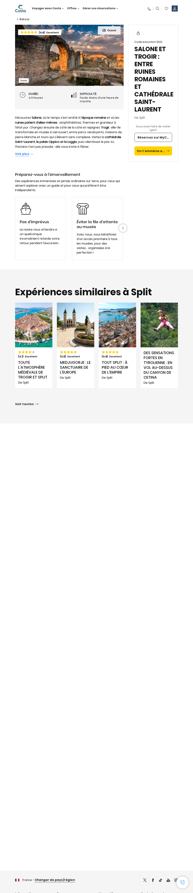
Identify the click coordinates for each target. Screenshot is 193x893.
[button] (166, 8)
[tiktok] (160, 880)
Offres (72, 8)
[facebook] (153, 880)
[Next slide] (123, 228)
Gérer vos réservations (99, 8)
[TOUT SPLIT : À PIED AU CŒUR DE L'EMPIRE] (117, 345)
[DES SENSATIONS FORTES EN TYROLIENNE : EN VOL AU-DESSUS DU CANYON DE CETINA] (159, 345)
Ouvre (111, 30)
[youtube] (168, 880)
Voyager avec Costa (46, 8)
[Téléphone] (149, 8)
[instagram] (176, 880)
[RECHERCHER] (157, 8)
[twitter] (145, 880)
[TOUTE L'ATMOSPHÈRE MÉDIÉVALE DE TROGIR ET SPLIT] (33, 345)
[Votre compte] (175, 8)
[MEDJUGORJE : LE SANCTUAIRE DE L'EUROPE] (75, 345)
